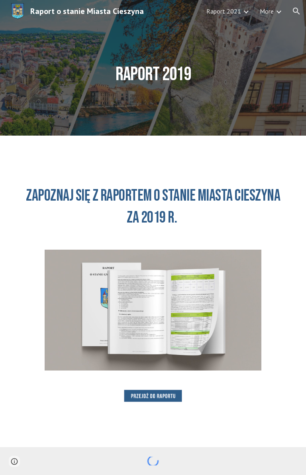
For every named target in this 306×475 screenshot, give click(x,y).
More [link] (267, 11)
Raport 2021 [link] (223, 11)
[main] (153, 67)
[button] (296, 11)
